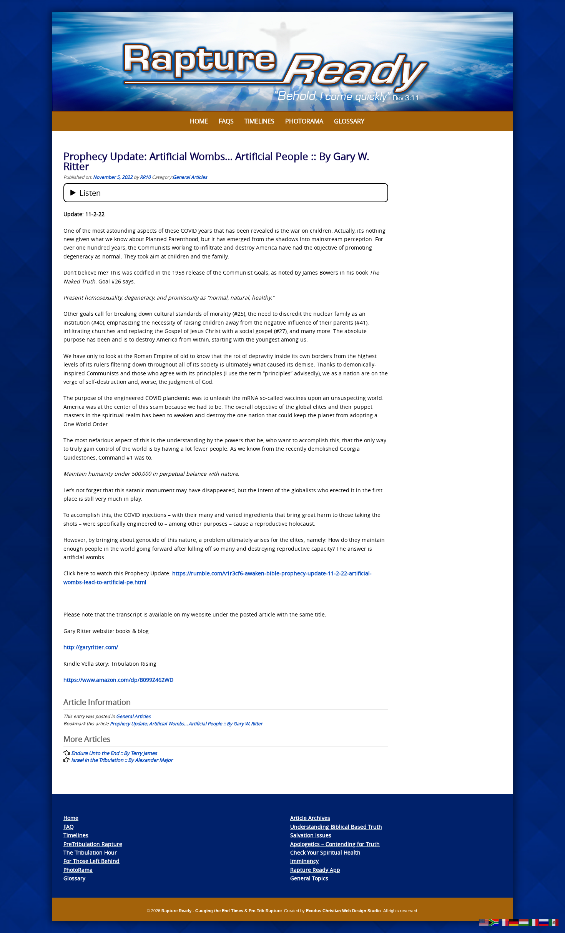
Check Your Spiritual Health (325, 852)
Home (199, 121)
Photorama (304, 121)
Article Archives (310, 817)
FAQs (226, 121)
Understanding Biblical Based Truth (336, 826)
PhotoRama (78, 869)
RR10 (145, 177)
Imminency (304, 861)
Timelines (259, 121)
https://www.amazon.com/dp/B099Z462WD (118, 679)
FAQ (68, 826)
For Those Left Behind (91, 861)
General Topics (309, 878)
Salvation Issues (310, 835)
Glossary (349, 121)
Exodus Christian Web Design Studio (343, 910)
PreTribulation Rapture (92, 844)
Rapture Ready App (315, 869)
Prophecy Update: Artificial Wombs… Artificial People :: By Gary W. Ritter (186, 723)
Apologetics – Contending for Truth (335, 844)
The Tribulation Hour (90, 852)
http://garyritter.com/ (90, 647)
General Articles (190, 177)
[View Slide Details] (282, 62)
